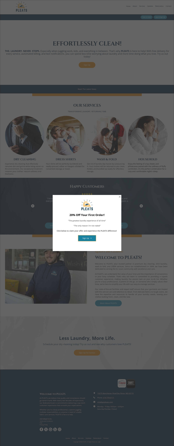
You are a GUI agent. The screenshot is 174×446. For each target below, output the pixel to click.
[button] (120, 197)
